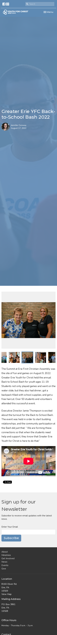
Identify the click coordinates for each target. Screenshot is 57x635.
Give (3, 568)
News (4, 561)
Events (4, 565)
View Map (6, 594)
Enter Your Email (9, 526)
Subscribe (11, 538)
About (4, 551)
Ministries (6, 555)
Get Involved (7, 558)
